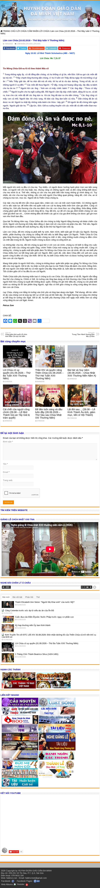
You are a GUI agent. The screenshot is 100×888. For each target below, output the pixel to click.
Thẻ (38, 597)
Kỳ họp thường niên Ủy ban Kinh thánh (32, 625)
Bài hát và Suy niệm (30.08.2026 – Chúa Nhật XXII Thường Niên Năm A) (82, 373)
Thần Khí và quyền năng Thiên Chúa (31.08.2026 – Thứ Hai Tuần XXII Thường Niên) (49, 374)
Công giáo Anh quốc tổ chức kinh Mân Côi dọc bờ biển (16, 334)
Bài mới (6, 597)
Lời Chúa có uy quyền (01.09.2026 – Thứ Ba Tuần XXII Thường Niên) (16, 374)
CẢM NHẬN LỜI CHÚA (38, 31)
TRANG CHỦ (8, 31)
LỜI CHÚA (21, 31)
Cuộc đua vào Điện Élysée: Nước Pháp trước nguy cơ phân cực (44, 617)
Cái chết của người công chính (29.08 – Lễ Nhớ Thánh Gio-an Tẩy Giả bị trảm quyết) (16, 413)
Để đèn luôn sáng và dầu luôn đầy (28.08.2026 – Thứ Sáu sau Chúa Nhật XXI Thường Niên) (48, 413)
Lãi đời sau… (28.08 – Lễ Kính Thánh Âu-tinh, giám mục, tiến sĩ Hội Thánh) (81, 412)
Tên (5, 464)
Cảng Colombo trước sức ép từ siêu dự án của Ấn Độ (29, 610)
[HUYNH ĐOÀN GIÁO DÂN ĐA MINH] (50, 13)
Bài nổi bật (17, 597)
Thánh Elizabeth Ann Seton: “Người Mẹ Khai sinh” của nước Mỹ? (44, 602)
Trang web (7, 480)
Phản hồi (29, 597)
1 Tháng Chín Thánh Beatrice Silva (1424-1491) (36, 654)
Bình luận (8, 442)
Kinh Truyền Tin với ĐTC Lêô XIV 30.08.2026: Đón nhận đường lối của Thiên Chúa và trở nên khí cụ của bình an (49, 636)
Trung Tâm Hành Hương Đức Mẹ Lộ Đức (83, 334)
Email (6, 472)
